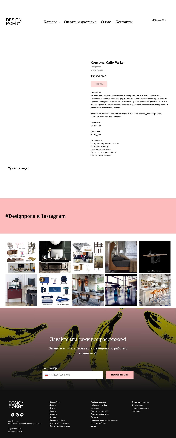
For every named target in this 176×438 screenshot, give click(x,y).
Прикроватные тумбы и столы (104, 420)
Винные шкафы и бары (60, 426)
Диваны (53, 405)
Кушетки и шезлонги (100, 414)
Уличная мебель (98, 423)
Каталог (51, 22)
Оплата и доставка (80, 22)
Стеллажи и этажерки (59, 423)
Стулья (53, 417)
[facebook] (12, 416)
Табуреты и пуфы (99, 405)
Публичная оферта (140, 408)
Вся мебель (55, 402)
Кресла (53, 411)
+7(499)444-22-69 (15, 429)
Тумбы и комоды (98, 402)
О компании (137, 405)
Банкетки (95, 408)
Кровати (53, 414)
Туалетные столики (99, 411)
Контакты (124, 22)
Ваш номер (49, 368)
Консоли (94, 417)
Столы (52, 408)
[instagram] (17, 416)
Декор (93, 426)
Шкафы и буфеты (57, 420)
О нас (106, 22)
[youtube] (22, 416)
